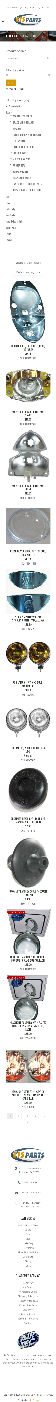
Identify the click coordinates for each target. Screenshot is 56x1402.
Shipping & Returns (28, 1296)
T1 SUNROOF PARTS (19, 171)
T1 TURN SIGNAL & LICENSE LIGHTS (26, 190)
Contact (28, 1323)
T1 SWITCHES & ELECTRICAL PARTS (26, 184)
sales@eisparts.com (30, 1192)
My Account (43, 7)
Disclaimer (28, 1309)
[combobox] (28, 272)
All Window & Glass (14, 106)
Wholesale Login (15, 7)
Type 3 (8, 240)
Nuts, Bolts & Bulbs (14, 221)
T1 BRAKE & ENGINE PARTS (22, 122)
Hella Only (10, 209)
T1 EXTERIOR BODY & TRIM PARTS (25, 135)
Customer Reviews (28, 1300)
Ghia (8, 203)
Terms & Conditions (28, 1318)
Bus (7, 197)
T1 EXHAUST (15, 128)
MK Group (34, 1400)
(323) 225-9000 (30, 1182)
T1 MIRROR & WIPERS (20, 159)
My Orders (30, 7)
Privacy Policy (28, 1314)
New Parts (10, 215)
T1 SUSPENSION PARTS (20, 178)
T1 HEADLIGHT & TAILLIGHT (22, 147)
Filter (11, 82)
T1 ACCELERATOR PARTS (21, 116)
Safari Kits (11, 227)
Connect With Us (28, 1305)
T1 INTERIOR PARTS (19, 153)
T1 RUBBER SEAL (17, 165)
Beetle (8, 112)
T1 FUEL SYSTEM (17, 141)
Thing (8, 234)
